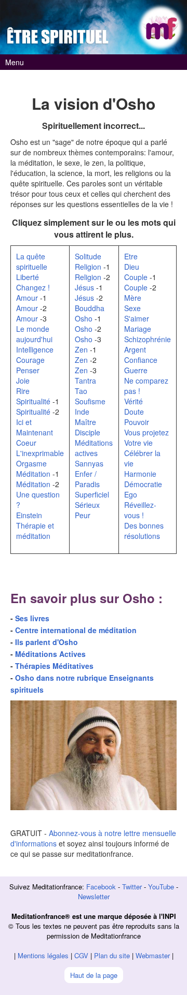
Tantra (85, 380)
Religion (88, 266)
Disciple (87, 432)
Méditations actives (94, 447)
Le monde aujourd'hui (34, 334)
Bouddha (89, 308)
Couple (136, 277)
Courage (30, 360)
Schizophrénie (147, 339)
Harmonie (140, 474)
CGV (81, 955)
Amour (27, 297)
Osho (83, 318)
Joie (23, 380)
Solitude (88, 256)
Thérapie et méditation (35, 530)
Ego (130, 494)
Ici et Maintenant (34, 427)
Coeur (26, 442)
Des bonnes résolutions (144, 530)
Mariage (137, 329)
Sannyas (89, 463)
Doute (134, 411)
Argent (135, 349)
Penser (27, 370)
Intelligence (35, 349)
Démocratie (143, 484)
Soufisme (90, 401)
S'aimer (136, 318)
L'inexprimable (40, 453)
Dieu (131, 266)
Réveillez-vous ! (140, 510)
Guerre (136, 370)
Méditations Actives (50, 654)
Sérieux (87, 505)
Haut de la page (93, 975)
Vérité (133, 401)
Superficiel (92, 494)
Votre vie (138, 442)
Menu (14, 62)
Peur (82, 515)
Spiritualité (33, 401)
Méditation (33, 474)
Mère (132, 297)
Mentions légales (43, 955)
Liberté (27, 277)
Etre (131, 256)
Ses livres (32, 618)
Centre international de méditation (76, 630)
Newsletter (94, 896)
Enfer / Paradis (87, 479)
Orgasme (31, 463)
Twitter (132, 886)
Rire (23, 391)
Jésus (84, 287)
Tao (81, 391)
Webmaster (153, 955)
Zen (81, 349)
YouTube (161, 886)
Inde (82, 411)
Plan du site (112, 955)
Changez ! (33, 287)
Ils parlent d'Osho (46, 642)
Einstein (29, 515)
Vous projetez (146, 432)
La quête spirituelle (31, 261)
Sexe (132, 308)
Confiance (140, 360)
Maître (85, 422)
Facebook (101, 886)
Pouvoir (136, 422)
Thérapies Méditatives (54, 666)
